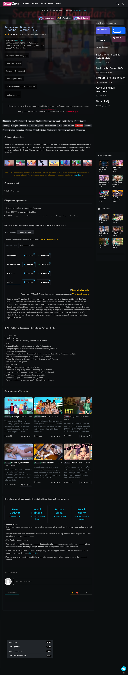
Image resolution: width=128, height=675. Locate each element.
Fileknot (29, 255)
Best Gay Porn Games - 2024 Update (108, 56)
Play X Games (81, 18)
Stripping (20, 130)
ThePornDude (65, 18)
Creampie (57, 121)
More (58, 3)
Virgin (60, 130)
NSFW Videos (47, 3)
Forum (35, 3)
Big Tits (39, 121)
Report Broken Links (80, 290)
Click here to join (71, 111)
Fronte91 (19, 40)
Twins (43, 130)
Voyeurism (80, 130)
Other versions (10, 232)
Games (26, 3)
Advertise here (46, 18)
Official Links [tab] (11, 245)
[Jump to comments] (123, 668)
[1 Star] (5, 34)
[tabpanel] (48, 268)
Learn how (78, 175)
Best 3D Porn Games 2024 (110, 77)
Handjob (14, 125)
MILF (60, 125)
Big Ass (31, 121)
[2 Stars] (8, 34)
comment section (48, 109)
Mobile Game (69, 125)
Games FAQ (102, 101)
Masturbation (50, 125)
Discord (103, 29)
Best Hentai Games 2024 (109, 68)
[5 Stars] (17, 34)
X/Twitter (101, 40)
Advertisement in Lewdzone (105, 89)
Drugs (70, 121)
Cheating (47, 121)
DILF (64, 121)
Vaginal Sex (51, 130)
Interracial (24, 125)
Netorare (79, 125)
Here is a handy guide (49, 239)
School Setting (9, 130)
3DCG (15, 121)
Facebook (117, 32)
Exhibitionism (80, 121)
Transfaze (45, 255)
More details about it (80, 294)
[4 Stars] (14, 34)
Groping (6, 125)
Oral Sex (87, 125)
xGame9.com (80, 10)
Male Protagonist (36, 125)
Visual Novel (70, 130)
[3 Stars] (11, 34)
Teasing (29, 130)
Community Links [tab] (27, 245)
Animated (23, 121)
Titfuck (36, 130)
